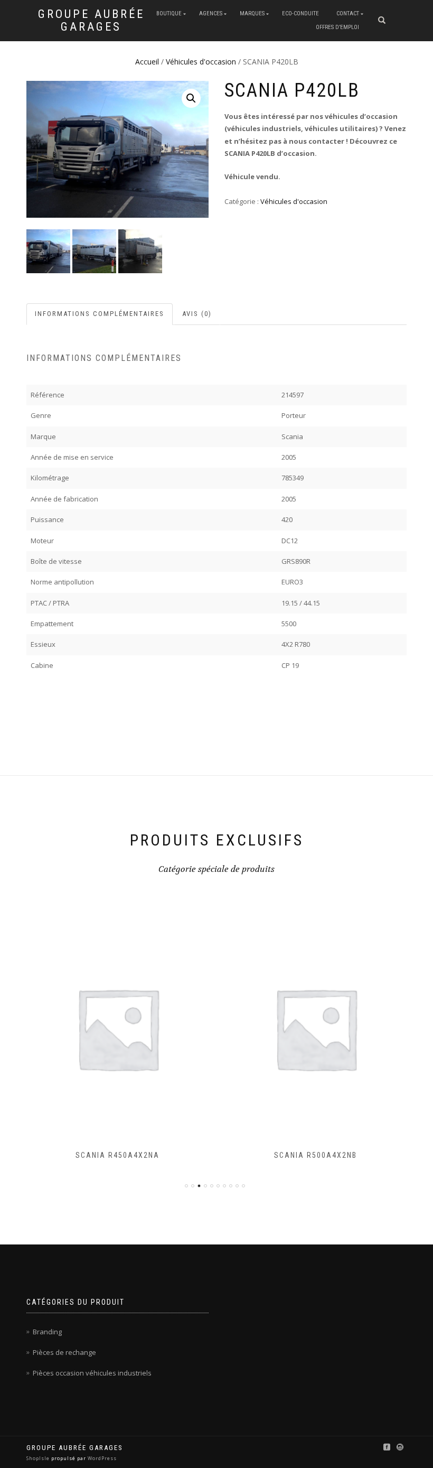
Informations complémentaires (99, 314)
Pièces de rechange (64, 1352)
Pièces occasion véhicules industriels (92, 1373)
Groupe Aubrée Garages (91, 20)
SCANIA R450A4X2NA (117, 1155)
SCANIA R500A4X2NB (315, 1155)
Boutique (169, 13)
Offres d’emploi (337, 27)
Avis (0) (197, 314)
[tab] (100, 314)
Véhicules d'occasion (201, 62)
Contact (347, 13)
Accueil (147, 62)
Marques (252, 13)
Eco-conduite (300, 13)
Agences (210, 13)
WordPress (101, 1458)
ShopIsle (38, 1458)
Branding (47, 1331)
